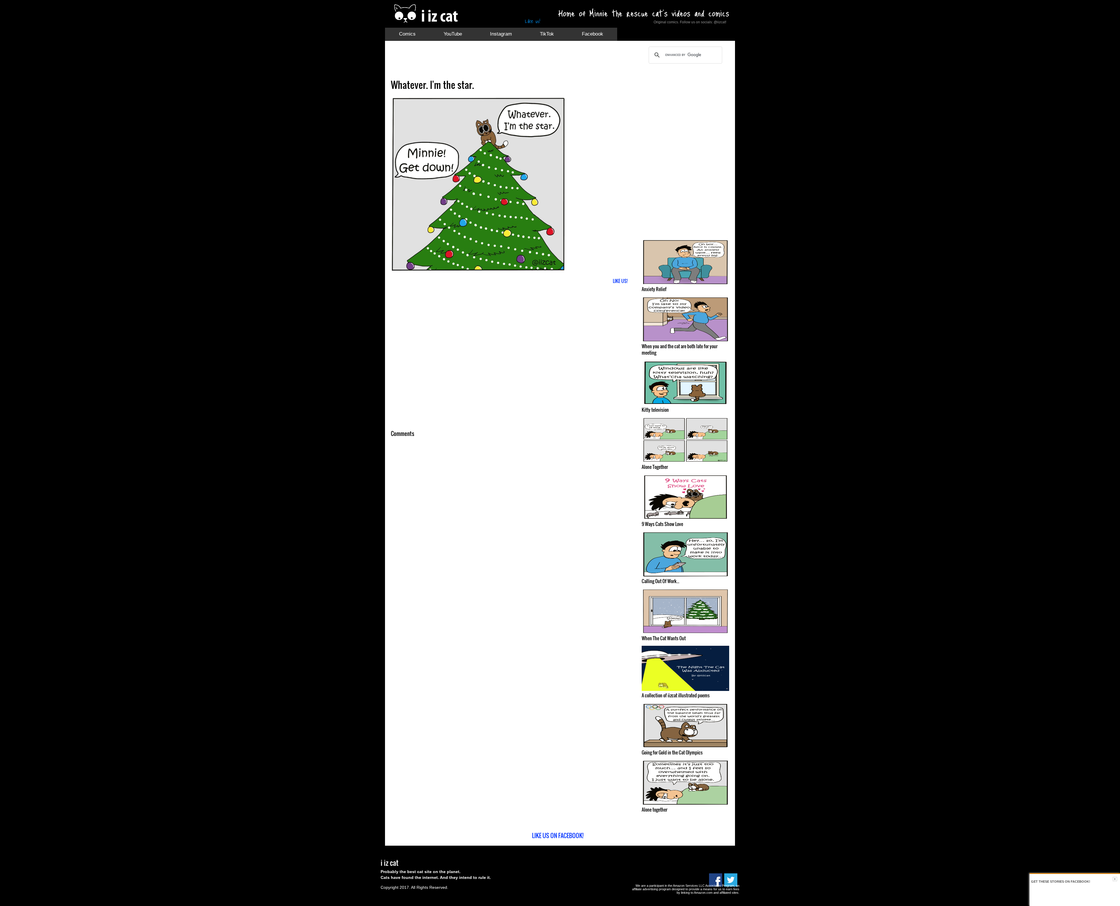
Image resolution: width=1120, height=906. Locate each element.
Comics (407, 34)
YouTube (453, 34)
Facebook (592, 34)
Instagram (501, 34)
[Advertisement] (497, 60)
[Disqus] (512, 518)
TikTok (547, 34)
